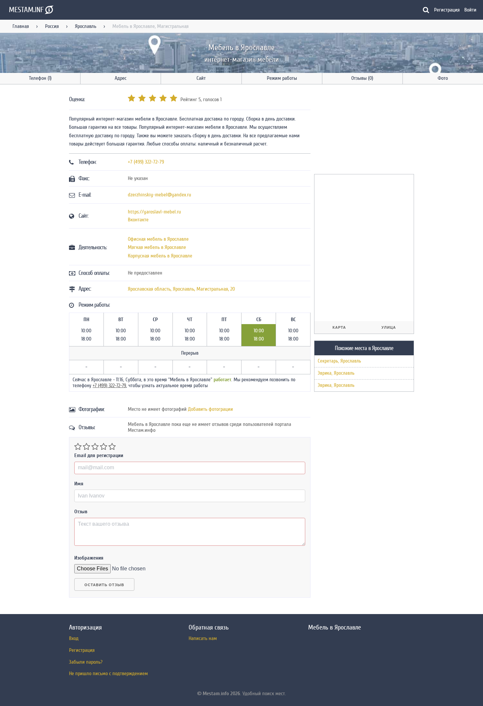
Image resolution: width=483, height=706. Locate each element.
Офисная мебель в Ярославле (158, 239)
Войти (470, 10)
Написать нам (203, 638)
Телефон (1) (40, 78)
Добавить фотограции (210, 409)
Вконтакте (138, 220)
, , (181, 289)
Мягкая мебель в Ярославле (157, 247)
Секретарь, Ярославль (339, 361)
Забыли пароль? (86, 662)
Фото (443, 78)
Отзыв (80, 512)
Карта (339, 327)
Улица (388, 327)
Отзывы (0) (362, 78)
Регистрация (447, 10)
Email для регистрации (98, 455)
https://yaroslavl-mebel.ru (154, 212)
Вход (74, 638)
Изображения (89, 558)
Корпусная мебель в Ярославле (160, 256)
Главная (20, 26)
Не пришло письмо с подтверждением (108, 673)
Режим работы (282, 78)
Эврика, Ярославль (336, 373)
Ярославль (85, 26)
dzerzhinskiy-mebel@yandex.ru (159, 195)
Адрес (120, 78)
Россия (52, 26)
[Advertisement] (363, 130)
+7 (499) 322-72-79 (146, 162)
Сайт (201, 78)
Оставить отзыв (104, 585)
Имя (78, 484)
